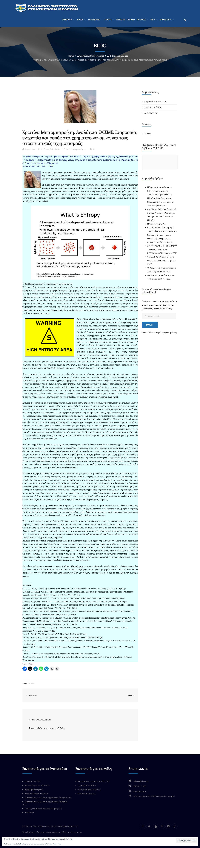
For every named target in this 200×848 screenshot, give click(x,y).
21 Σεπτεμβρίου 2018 (50, 149)
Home (71, 55)
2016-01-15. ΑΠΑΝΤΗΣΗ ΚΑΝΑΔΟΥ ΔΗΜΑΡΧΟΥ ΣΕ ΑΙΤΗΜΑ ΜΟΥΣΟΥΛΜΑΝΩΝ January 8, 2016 (162, 249)
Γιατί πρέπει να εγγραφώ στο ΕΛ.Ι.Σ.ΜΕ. (94, 781)
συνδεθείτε (60, 728)
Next (130, 695)
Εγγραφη (149, 325)
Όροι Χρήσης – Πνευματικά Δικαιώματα (41, 832)
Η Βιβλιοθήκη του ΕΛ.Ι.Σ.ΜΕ (155, 101)
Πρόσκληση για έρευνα (33, 789)
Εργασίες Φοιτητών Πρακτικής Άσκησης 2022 (43, 808)
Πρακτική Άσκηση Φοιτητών (36, 793)
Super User (30, 149)
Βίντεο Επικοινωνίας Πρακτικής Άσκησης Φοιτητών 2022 (44, 803)
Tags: (24, 683)
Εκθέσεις (147, 133)
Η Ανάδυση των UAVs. (156, 223)
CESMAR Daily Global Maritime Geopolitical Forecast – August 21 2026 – (162, 260)
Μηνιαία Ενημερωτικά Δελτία (36, 785)
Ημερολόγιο (29, 812)
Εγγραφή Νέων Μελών (87, 785)
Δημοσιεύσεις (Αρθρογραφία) (90, 55)
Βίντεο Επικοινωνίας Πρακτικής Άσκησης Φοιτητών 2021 (47, 797)
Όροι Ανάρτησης (151, 112)
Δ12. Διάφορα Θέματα (117, 55)
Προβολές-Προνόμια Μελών (89, 789)
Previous (32, 695)
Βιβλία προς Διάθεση (152, 107)
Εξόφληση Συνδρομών (87, 793)
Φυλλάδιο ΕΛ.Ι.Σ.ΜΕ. (32, 781)
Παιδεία (31, 683)
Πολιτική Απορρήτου (72, 832)
